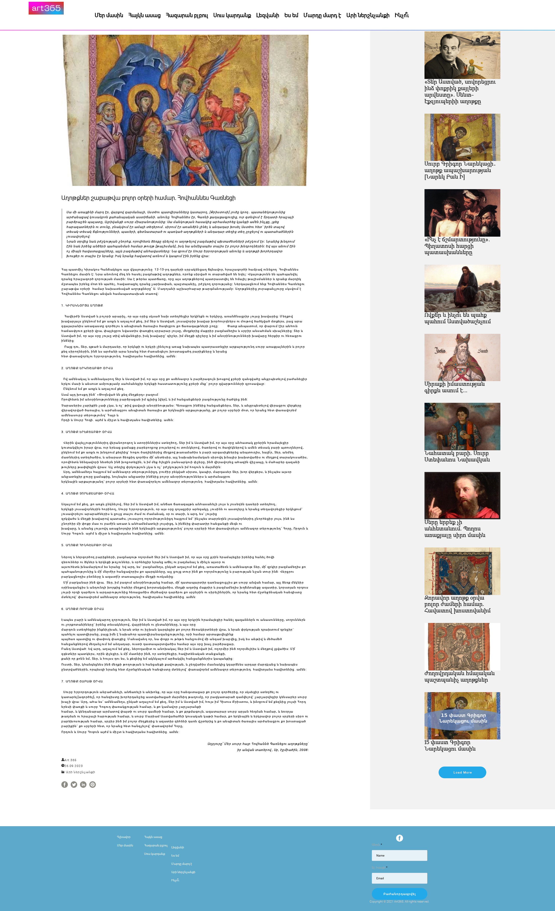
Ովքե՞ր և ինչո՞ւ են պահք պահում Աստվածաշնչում (457, 318)
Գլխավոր (124, 837)
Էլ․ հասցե (379, 867)
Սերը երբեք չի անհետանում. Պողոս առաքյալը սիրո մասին (454, 529)
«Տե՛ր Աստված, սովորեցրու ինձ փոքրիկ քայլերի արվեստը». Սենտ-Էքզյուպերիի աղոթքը (460, 91)
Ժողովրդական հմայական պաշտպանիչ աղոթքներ (459, 677)
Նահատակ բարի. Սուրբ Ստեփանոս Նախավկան (457, 457)
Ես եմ (291, 15)
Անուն (377, 844)
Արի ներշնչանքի (368, 15)
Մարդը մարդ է (322, 15)
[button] (462, 772)
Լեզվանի (267, 15)
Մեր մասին (109, 15)
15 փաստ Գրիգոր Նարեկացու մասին (450, 746)
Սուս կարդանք (232, 15)
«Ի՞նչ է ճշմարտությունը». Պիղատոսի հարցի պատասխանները (457, 246)
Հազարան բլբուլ (187, 15)
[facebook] (399, 838)
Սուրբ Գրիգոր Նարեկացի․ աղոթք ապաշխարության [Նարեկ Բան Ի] (460, 170)
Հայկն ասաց (144, 15)
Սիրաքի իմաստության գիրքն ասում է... (454, 387)
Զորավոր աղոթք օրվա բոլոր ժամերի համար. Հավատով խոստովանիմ (457, 604)
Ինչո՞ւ (402, 15)
